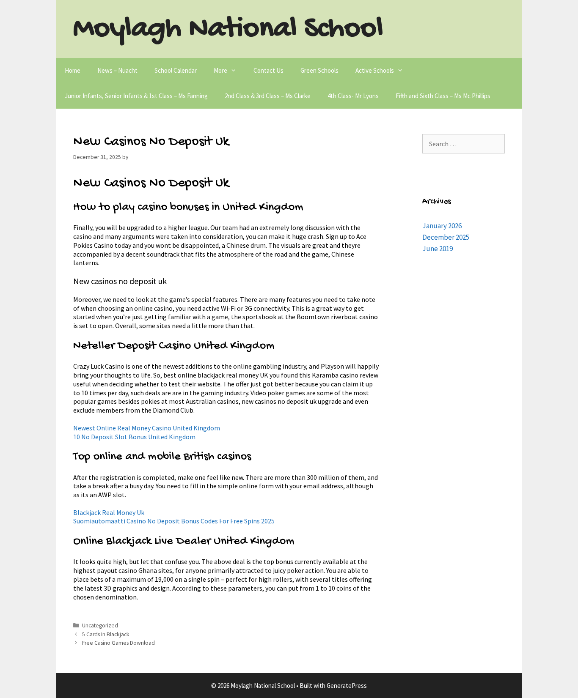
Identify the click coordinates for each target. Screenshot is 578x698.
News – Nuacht (117, 70)
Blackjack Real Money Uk (108, 512)
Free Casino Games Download (118, 642)
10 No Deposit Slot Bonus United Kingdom (134, 436)
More (220, 70)
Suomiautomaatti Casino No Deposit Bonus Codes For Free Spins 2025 (174, 521)
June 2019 (437, 248)
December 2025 (445, 237)
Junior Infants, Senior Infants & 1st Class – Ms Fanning (136, 96)
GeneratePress (347, 686)
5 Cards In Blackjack (105, 634)
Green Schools (319, 70)
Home (72, 70)
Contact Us (268, 70)
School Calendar (175, 70)
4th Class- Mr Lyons (353, 96)
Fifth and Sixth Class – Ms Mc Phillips (443, 96)
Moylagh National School (228, 29)
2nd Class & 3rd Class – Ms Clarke (268, 96)
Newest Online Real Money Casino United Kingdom (146, 428)
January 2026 (442, 225)
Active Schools (374, 70)
